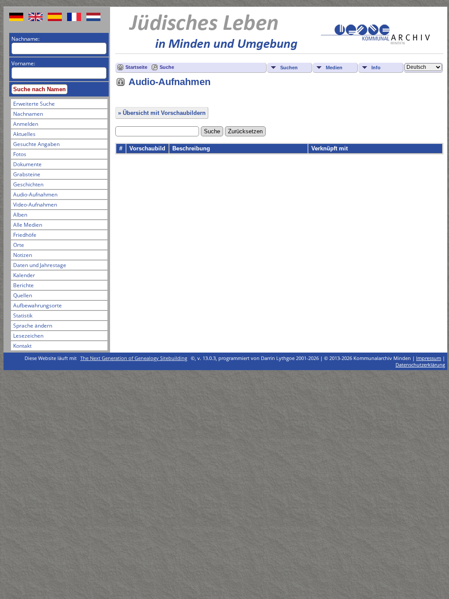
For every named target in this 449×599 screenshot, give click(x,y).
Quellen (22, 295)
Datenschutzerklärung (420, 364)
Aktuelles (24, 134)
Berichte (23, 285)
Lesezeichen (28, 335)
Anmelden (25, 124)
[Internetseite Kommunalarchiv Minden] (375, 42)
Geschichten (28, 184)
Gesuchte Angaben (36, 144)
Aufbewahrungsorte (37, 305)
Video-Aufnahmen (35, 204)
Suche (167, 67)
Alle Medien (27, 224)
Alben (20, 214)
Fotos (19, 154)
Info (376, 67)
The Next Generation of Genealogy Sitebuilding (133, 358)
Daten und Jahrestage (39, 265)
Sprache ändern (32, 325)
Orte (18, 245)
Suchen (289, 67)
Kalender (24, 275)
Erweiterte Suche (34, 103)
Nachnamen (28, 114)
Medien (334, 67)
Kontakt (22, 345)
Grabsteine (26, 174)
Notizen (22, 255)
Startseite (136, 67)
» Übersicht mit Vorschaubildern (162, 113)
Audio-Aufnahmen (35, 194)
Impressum (428, 358)
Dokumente (27, 164)
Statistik (22, 315)
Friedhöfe (24, 235)
